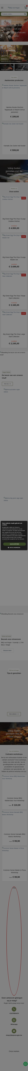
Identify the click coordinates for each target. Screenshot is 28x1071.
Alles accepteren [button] (14, 544)
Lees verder (5, 540)
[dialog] (14, 535)
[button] (14, 547)
